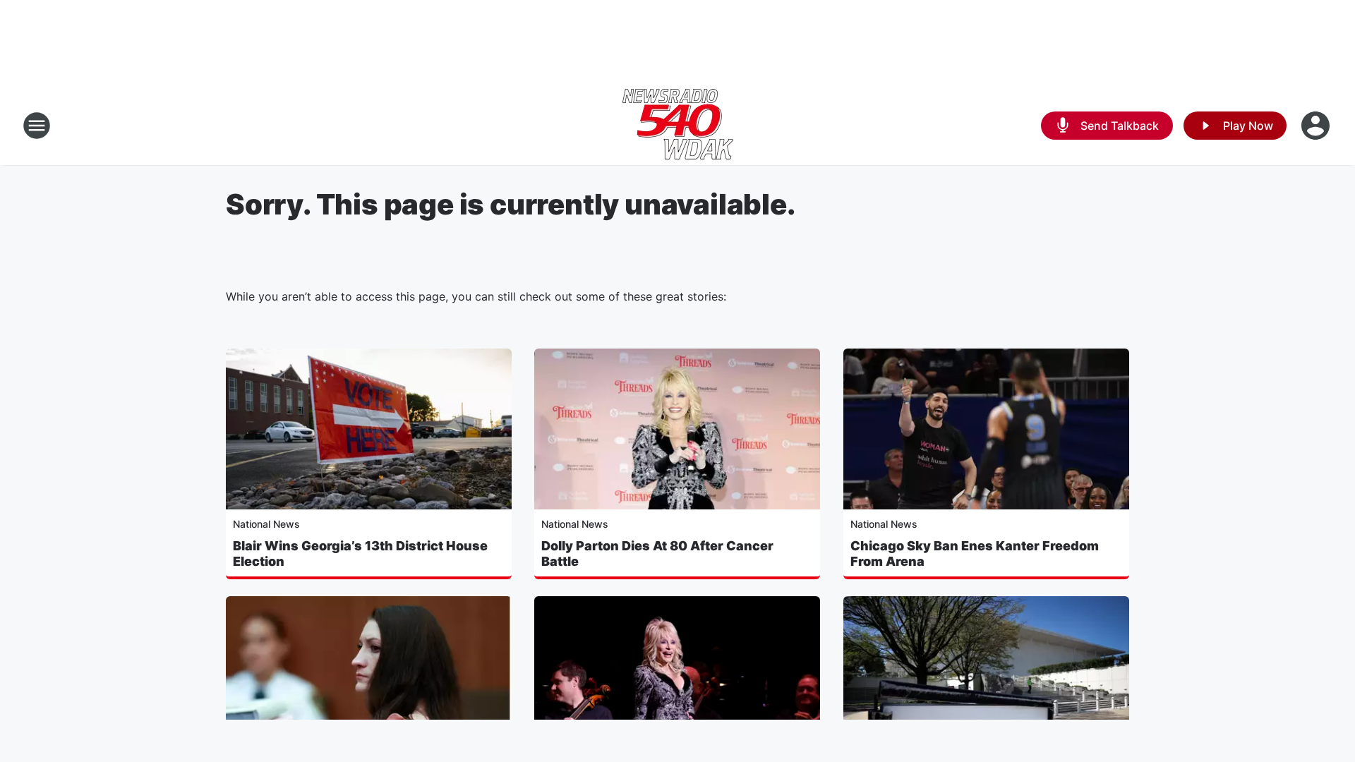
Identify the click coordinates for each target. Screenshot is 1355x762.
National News (266, 524)
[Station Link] (677, 125)
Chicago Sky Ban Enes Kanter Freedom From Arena (974, 553)
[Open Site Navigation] (37, 125)
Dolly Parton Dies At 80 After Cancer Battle (657, 553)
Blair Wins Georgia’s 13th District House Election (360, 553)
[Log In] (1316, 125)
